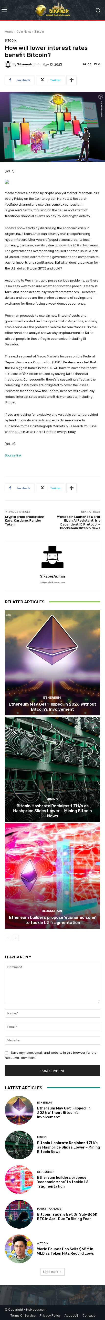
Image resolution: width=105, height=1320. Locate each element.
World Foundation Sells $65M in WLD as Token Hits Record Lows (65, 1251)
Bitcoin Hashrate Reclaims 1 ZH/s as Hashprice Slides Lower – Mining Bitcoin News (52, 810)
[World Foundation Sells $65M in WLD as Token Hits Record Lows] (19, 1249)
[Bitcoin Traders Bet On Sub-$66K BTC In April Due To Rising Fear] (19, 1214)
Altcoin (42, 1243)
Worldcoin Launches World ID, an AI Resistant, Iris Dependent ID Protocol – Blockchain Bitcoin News (78, 522)
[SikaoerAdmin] (9, 64)
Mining (52, 799)
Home (9, 31)
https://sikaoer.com (52, 582)
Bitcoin (39, 31)
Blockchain (52, 910)
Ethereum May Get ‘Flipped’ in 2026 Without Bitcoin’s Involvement (52, 706)
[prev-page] (8, 938)
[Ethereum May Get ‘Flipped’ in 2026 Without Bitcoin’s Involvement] (52, 662)
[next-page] (16, 938)
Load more (51, 1272)
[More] (71, 80)
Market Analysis (49, 1208)
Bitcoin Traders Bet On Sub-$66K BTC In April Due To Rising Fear (67, 1216)
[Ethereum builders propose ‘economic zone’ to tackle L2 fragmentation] (52, 876)
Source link (13, 455)
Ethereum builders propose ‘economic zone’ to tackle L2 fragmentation (52, 920)
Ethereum (52, 697)
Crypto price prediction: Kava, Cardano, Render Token (24, 520)
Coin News (24, 31)
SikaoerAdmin (28, 64)
